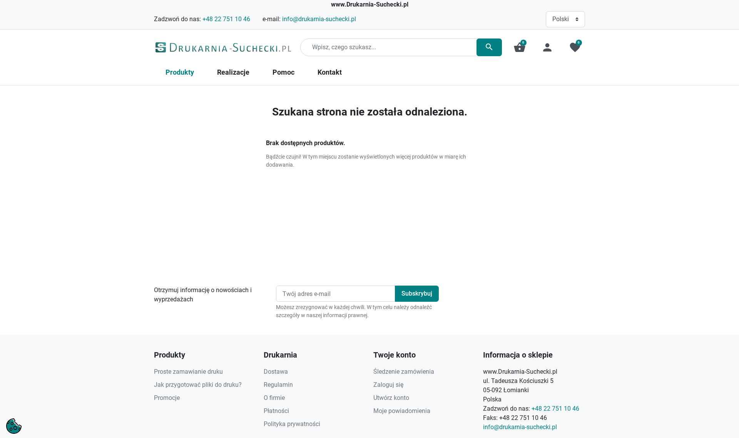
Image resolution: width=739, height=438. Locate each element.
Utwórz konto (391, 397)
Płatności (276, 411)
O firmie (274, 397)
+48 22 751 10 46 (226, 19)
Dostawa (276, 371)
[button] (520, 47)
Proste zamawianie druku (188, 371)
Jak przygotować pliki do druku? (198, 384)
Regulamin (278, 384)
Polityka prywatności (292, 424)
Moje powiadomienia (401, 411)
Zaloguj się (388, 384)
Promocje (167, 397)
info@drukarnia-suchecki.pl (319, 19)
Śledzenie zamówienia (403, 371)
